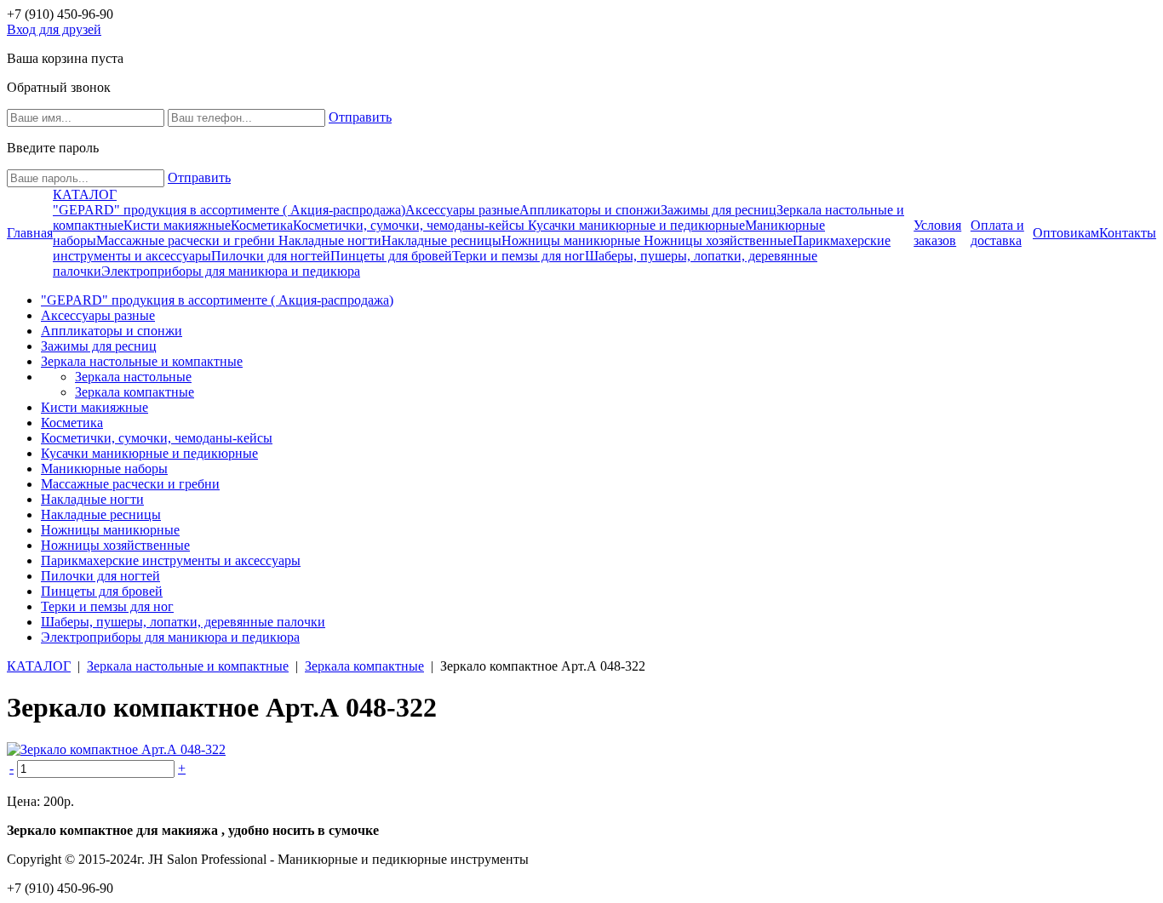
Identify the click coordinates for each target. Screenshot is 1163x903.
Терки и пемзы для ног (518, 256)
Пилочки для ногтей (270, 256)
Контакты (1127, 233)
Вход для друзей (54, 29)
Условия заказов (937, 233)
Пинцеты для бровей (391, 256)
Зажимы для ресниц (718, 210)
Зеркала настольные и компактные (142, 361)
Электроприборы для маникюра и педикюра (230, 271)
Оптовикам (1066, 233)
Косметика (262, 225)
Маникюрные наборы (104, 468)
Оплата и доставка (997, 233)
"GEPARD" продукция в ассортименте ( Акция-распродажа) (229, 210)
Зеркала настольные (133, 376)
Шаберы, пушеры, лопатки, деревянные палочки (183, 621)
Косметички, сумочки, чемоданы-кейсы (410, 225)
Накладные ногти (329, 240)
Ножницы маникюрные (572, 240)
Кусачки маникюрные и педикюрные (636, 225)
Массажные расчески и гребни (187, 240)
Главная (30, 233)
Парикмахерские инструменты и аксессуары (171, 560)
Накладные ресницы (441, 240)
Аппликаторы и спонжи (590, 210)
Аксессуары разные (462, 210)
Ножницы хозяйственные (718, 240)
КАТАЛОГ (85, 194)
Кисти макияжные (177, 225)
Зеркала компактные (134, 392)
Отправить (360, 117)
